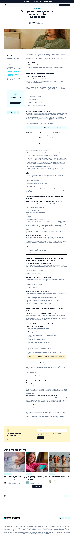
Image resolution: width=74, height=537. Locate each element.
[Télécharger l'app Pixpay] (56, 5)
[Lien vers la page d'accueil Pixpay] (7, 496)
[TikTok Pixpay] (69, 518)
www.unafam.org (36, 347)
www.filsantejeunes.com (41, 332)
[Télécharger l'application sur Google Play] (7, 518)
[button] (66, 496)
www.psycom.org (36, 349)
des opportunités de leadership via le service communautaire (43, 375)
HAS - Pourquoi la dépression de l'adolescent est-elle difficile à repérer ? (40, 123)
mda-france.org (47, 353)
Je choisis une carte (15, 102)
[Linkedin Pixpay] (63, 518)
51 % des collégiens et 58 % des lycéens (35, 168)
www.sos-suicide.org (42, 336)
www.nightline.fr (36, 340)
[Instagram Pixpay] (66, 518)
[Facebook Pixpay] (60, 518)
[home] (7, 5)
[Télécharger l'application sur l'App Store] (16, 518)
